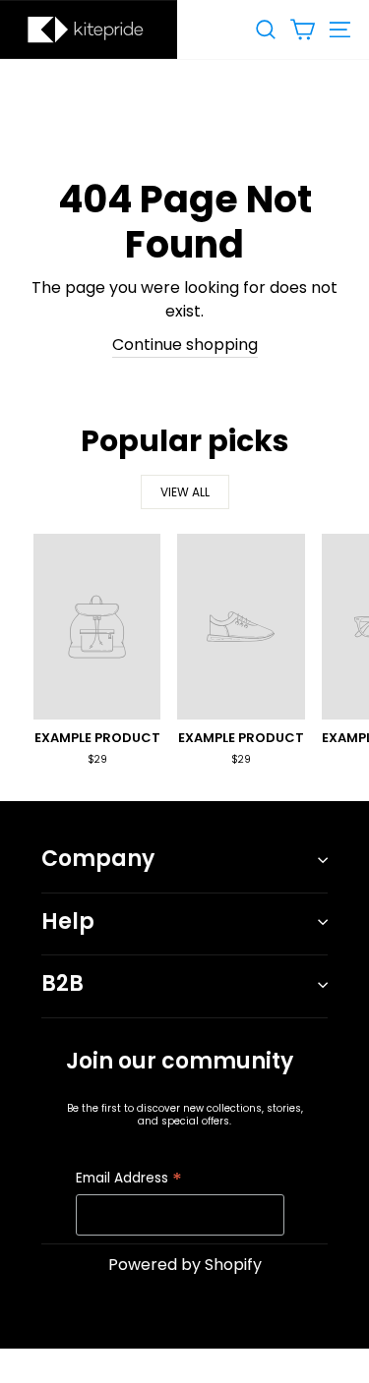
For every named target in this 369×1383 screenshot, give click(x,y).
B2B (62, 983)
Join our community (179, 1061)
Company (97, 858)
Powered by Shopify (185, 1264)
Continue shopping (185, 344)
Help (67, 921)
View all (185, 492)
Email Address (129, 1179)
